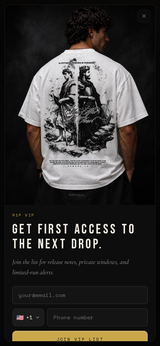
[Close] (144, 16)
